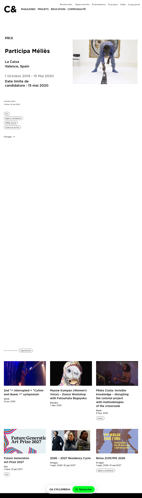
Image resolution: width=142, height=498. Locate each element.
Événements (99, 4)
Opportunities (25, 351)
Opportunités (82, 4)
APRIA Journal (10, 123)
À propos (113, 4)
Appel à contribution (13, 118)
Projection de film (12, 127)
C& (10, 9)
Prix (6, 114)
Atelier (100, 418)
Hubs (123, 4)
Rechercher (66, 4)
